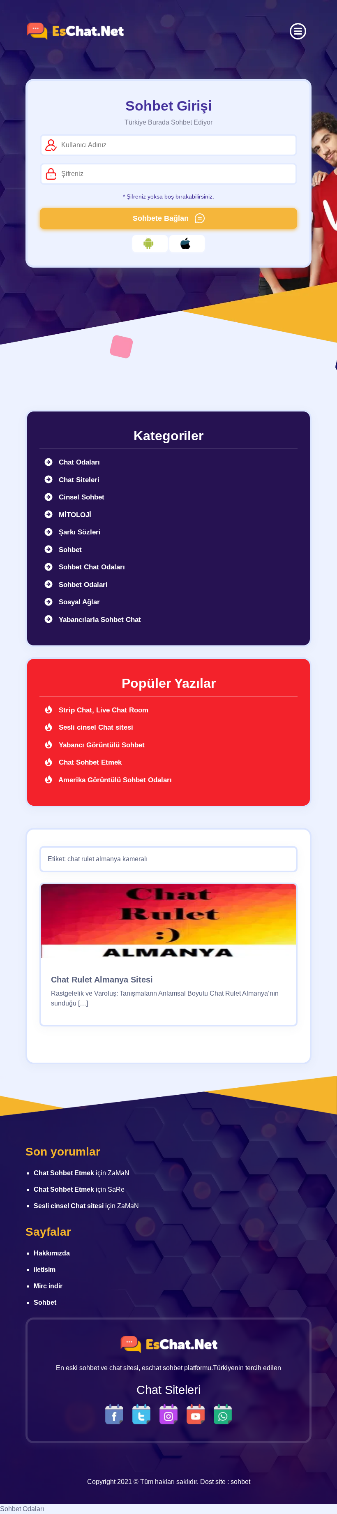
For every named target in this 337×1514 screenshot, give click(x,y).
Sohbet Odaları (22, 1508)
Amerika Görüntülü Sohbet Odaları (114, 780)
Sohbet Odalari (82, 585)
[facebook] (116, 1413)
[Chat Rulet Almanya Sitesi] (168, 924)
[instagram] (170, 1413)
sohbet (240, 1481)
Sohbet (69, 550)
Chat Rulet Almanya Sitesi (102, 979)
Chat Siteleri (78, 480)
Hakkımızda (52, 1253)
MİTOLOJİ (74, 515)
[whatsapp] (222, 1413)
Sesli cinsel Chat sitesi (95, 727)
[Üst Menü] (298, 31)
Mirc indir (48, 1286)
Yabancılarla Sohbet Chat (99, 620)
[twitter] (143, 1413)
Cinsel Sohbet (80, 497)
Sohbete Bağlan (162, 218)
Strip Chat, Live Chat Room (102, 710)
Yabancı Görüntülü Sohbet (101, 745)
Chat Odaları (78, 462)
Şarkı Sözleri (79, 532)
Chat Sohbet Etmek (89, 762)
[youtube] (197, 1413)
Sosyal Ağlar (78, 602)
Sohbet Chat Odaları (91, 567)
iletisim (44, 1269)
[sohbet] (74, 31)
